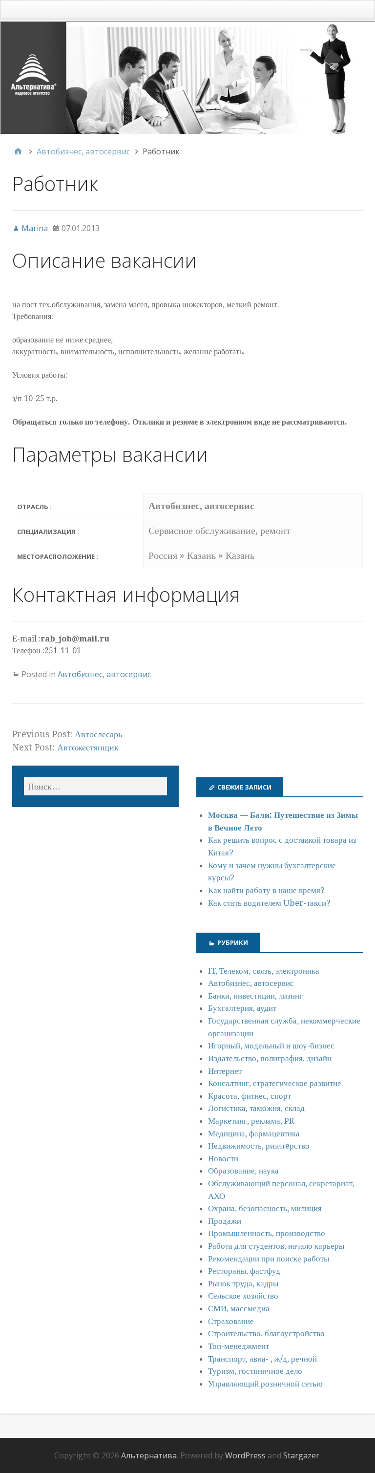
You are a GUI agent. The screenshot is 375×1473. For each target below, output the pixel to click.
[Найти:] (95, 786)
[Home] (18, 151)
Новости (223, 1158)
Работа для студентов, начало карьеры (276, 1246)
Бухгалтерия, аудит (242, 1008)
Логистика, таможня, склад (256, 1108)
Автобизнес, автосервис (104, 674)
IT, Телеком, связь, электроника (263, 971)
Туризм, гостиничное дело (255, 1371)
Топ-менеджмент (238, 1346)
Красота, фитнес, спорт (249, 1096)
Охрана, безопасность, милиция (265, 1208)
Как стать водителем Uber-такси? (269, 903)
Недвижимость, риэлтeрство (259, 1146)
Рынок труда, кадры (243, 1283)
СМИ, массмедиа (239, 1308)
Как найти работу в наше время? (266, 890)
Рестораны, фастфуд (244, 1271)
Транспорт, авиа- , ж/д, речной (262, 1359)
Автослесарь (98, 734)
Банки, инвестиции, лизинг (255, 996)
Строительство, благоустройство (266, 1333)
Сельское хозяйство (243, 1296)
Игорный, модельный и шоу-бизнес (271, 1045)
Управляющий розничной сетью (265, 1383)
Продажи (224, 1221)
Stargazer (301, 1455)
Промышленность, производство (266, 1233)
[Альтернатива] (187, 77)
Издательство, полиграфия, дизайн (270, 1058)
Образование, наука (243, 1170)
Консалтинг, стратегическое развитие (274, 1083)
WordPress (245, 1455)
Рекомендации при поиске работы (268, 1258)
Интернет (225, 1071)
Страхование (231, 1321)
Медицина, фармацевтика (254, 1133)
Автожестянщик (88, 747)
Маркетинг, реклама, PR (251, 1121)
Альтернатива (149, 1455)
